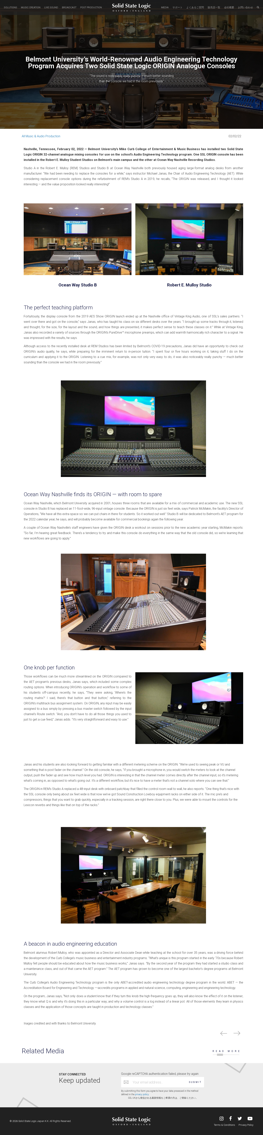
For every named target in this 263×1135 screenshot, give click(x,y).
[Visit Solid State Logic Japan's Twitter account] (240, 1119)
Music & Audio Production (43, 136)
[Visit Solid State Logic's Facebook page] (230, 1119)
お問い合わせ (245, 7)
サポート (178, 7)
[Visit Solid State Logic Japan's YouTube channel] (250, 1119)
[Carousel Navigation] (131, 1034)
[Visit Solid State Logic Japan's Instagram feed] (221, 1119)
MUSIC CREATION (30, 7)
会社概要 (229, 7)
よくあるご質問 (195, 7)
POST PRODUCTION (91, 7)
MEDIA (165, 7)
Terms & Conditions (224, 1124)
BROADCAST (69, 7)
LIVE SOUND (51, 7)
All (23, 136)
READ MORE (227, 1051)
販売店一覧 (214, 7)
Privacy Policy (246, 1124)
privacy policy (142, 1094)
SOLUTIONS (10, 7)
